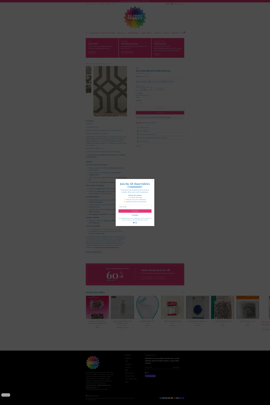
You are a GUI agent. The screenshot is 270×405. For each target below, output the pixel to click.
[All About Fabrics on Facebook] (134, 223)
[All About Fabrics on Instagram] (136, 223)
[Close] (153, 181)
